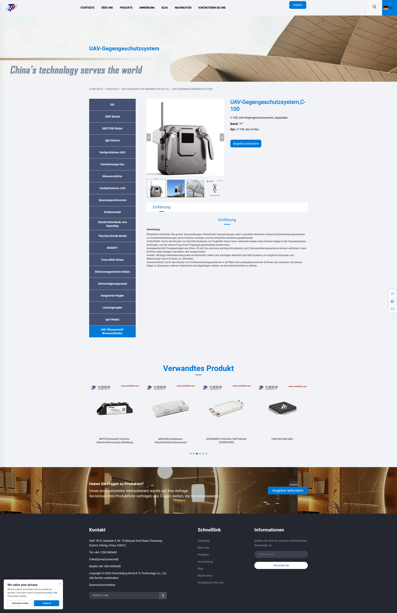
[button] (191, 454)
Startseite (87, 7)
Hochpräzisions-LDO (112, 188)
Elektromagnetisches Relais (112, 271)
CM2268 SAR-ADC (226, 438)
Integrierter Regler (112, 295)
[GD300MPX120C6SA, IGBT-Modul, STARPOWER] (170, 408)
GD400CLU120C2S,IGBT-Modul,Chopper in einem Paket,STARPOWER (282, 440)
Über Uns (107, 7)
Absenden (279, 565)
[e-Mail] (392, 308)
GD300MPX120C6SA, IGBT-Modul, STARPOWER (170, 440)
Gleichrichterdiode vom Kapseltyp (112, 223)
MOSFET (112, 247)
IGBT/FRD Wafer (112, 128)
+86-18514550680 (109, 566)
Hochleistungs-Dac (112, 164)
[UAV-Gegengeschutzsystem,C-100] (185, 137)
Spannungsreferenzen (112, 200)
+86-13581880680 (105, 552)
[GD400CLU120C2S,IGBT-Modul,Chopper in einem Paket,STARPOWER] (282, 408)
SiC (112, 104)
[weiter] (222, 137)
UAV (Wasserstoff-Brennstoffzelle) (145, 89)
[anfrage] (392, 294)
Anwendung (147, 7)
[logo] (11, 7)
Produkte (126, 7)
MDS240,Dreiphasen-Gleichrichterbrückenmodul (115, 440)
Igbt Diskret (112, 140)
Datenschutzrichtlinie (102, 584)
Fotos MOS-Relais (112, 259)
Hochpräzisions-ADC (112, 152)
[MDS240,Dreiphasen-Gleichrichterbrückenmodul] (114, 408)
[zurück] (149, 137)
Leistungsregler (112, 307)
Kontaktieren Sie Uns (212, 7)
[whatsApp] (392, 301)
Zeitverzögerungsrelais (112, 283)
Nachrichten (183, 7)
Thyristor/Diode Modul (112, 236)
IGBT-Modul (112, 116)
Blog (165, 7)
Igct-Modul (112, 319)
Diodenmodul (112, 212)
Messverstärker (113, 176)
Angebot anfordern (297, 6)
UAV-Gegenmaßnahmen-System (192, 89)
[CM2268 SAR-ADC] (226, 408)
